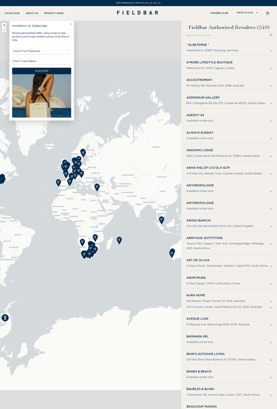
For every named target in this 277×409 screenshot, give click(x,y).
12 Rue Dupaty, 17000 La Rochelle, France (213, 283)
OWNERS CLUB (219, 13)
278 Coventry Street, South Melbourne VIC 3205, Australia (224, 306)
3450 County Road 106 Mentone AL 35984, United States (223, 155)
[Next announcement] (267, 3)
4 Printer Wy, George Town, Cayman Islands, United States (224, 173)
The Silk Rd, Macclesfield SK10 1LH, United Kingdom (219, 226)
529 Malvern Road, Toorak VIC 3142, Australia (215, 301)
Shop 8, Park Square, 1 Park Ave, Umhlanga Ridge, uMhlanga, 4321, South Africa (225, 246)
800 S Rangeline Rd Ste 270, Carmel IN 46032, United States (225, 103)
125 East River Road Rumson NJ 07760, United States (220, 359)
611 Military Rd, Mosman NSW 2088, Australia (215, 85)
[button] (13, 13)
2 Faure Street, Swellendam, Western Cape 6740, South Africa (227, 265)
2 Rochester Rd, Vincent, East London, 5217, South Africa (223, 394)
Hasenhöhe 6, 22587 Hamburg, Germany (212, 50)
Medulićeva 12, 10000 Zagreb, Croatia (210, 68)
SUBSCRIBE (42, 71)
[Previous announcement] (9, 3)
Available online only (199, 120)
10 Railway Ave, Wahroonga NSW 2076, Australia (218, 324)
